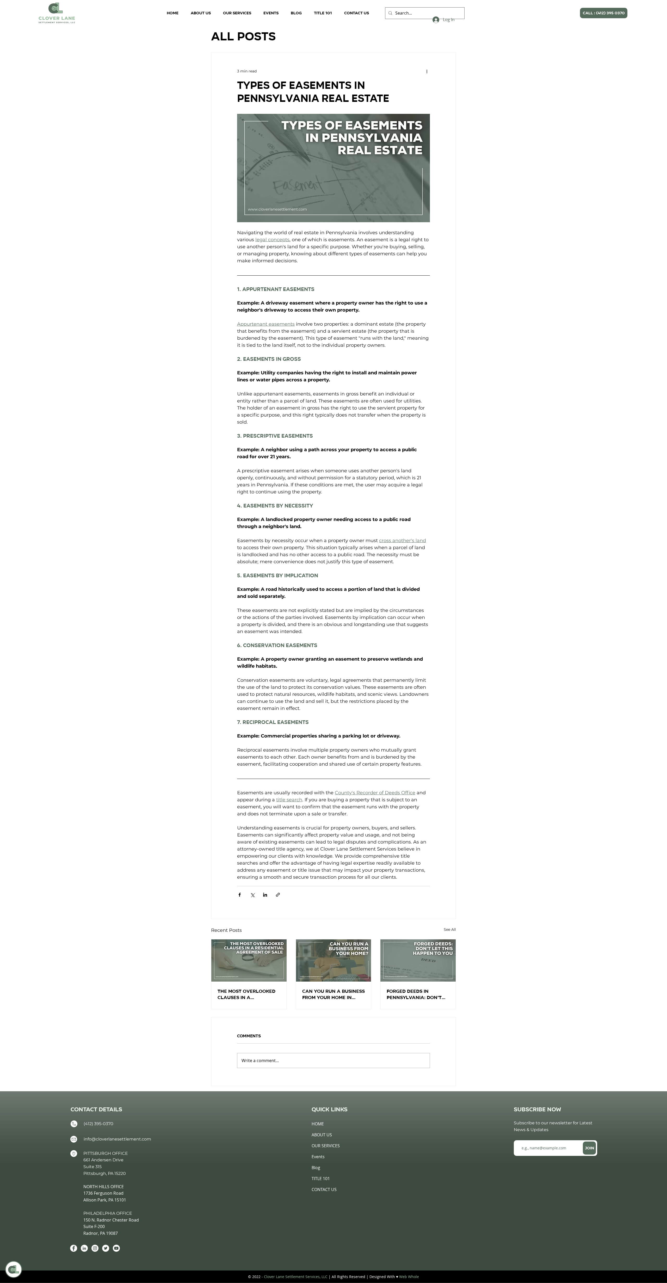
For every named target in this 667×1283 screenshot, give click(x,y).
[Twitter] (105, 1248)
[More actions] (427, 71)
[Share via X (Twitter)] (252, 894)
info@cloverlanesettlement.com (117, 1139)
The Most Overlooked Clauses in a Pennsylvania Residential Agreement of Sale (248, 994)
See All (450, 929)
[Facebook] (73, 1248)
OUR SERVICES (326, 1146)
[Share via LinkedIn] (265, 894)
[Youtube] (116, 1248)
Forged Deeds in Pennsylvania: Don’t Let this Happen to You (417, 994)
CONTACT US (324, 1189)
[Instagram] (94, 1248)
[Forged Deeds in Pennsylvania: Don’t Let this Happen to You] (418, 960)
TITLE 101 (321, 1178)
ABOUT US (322, 1135)
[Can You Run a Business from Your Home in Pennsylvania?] (333, 960)
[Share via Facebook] (239, 894)
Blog (316, 1167)
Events (318, 1157)
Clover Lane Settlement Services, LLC (296, 1276)
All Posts (243, 36)
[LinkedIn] (84, 1248)
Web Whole (409, 1276)
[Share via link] (277, 894)
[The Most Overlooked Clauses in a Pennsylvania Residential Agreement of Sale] (249, 960)
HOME (318, 1124)
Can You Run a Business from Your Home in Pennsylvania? (333, 994)
